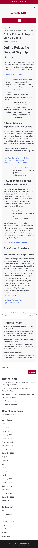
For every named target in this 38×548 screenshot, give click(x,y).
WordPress (29, 545)
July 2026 (5, 424)
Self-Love (5, 529)
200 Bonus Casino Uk (9, 405)
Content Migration (8, 514)
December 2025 (7, 442)
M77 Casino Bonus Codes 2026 (15, 163)
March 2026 (6, 431)
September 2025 (8, 453)
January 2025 (7, 482)
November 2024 (7, 490)
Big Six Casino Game (11, 303)
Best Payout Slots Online (13, 74)
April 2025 (5, 471)
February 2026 (7, 435)
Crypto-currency (8, 518)
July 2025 (5, 460)
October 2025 (7, 449)
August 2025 (6, 457)
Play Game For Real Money (13, 300)
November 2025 (7, 446)
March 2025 (6, 475)
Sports (4, 533)
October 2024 (7, 493)
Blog (3, 511)
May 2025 (5, 468)
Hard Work (5, 525)
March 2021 (6, 501)
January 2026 (7, 438)
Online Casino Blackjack (13, 353)
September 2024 (8, 497)
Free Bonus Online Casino (11, 401)
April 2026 (5, 427)
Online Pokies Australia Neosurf (15, 243)
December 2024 (7, 486)
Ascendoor (14, 545)
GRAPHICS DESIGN (8, 522)
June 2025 (5, 464)
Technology (6, 536)
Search (5, 367)
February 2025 (7, 479)
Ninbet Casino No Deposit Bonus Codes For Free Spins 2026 (19, 341)
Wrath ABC (19, 13)
